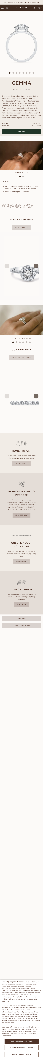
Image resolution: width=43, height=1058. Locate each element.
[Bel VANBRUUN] (7, 7)
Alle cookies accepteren (21, 1041)
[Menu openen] (2, 7)
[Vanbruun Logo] (21, 7)
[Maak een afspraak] (34, 7)
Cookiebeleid (6, 1035)
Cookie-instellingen (21, 1054)
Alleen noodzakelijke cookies (22, 1048)
